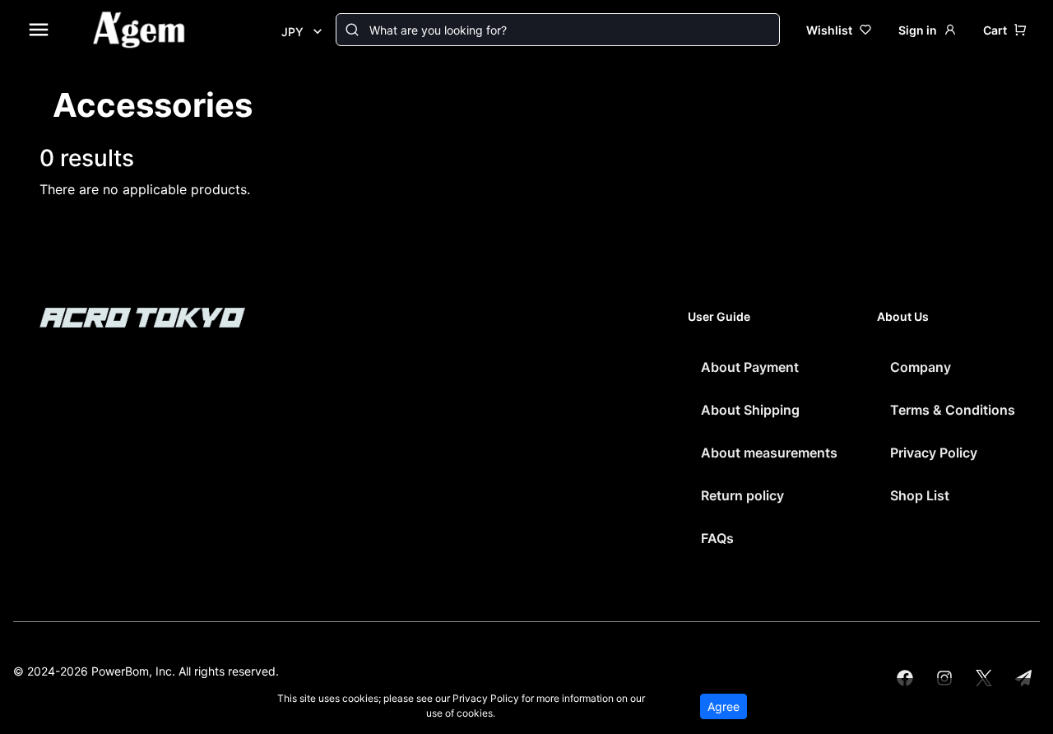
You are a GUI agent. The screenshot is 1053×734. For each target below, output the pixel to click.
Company (920, 367)
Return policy (742, 495)
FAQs (717, 538)
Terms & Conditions (952, 410)
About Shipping (750, 410)
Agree (723, 706)
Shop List (919, 495)
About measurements (769, 452)
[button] (1005, 30)
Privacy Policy (933, 452)
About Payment (750, 367)
